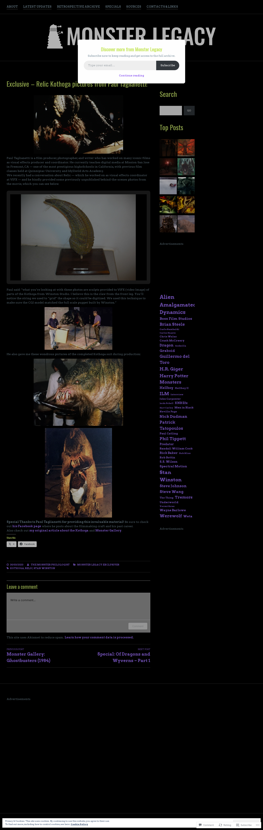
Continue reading (131, 75)
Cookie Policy (79, 824)
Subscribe (167, 65)
